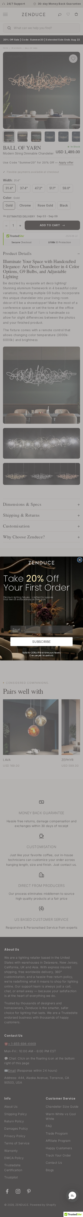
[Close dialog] (79, 560)
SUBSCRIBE (41, 642)
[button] (72, 1195)
